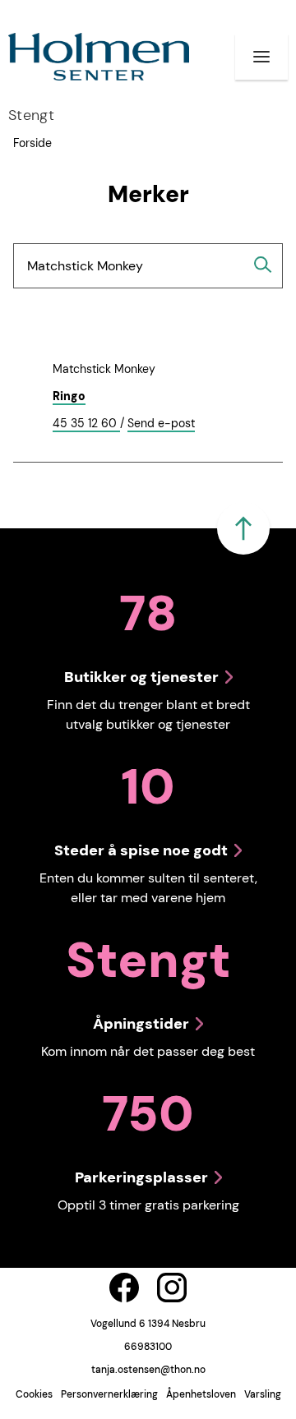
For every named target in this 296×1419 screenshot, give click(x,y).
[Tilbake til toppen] (243, 528)
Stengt (31, 115)
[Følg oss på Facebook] (124, 1287)
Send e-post (161, 424)
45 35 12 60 (86, 424)
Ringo (69, 396)
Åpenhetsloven (201, 1394)
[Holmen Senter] (98, 57)
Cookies (34, 1394)
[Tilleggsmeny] (261, 57)
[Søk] (263, 264)
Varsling (262, 1394)
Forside (32, 143)
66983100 (148, 1346)
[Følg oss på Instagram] (172, 1287)
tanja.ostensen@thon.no (148, 1369)
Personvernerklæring (109, 1394)
